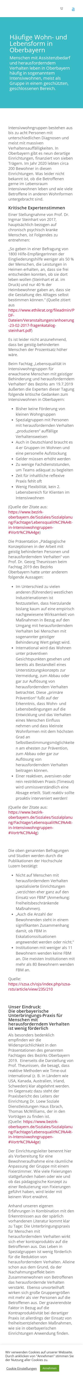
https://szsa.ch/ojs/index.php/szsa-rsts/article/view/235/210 (39, 986)
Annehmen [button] (50, 1368)
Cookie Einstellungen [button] (21, 1368)
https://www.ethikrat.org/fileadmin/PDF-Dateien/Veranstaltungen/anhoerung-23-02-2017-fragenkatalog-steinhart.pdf (41, 320)
